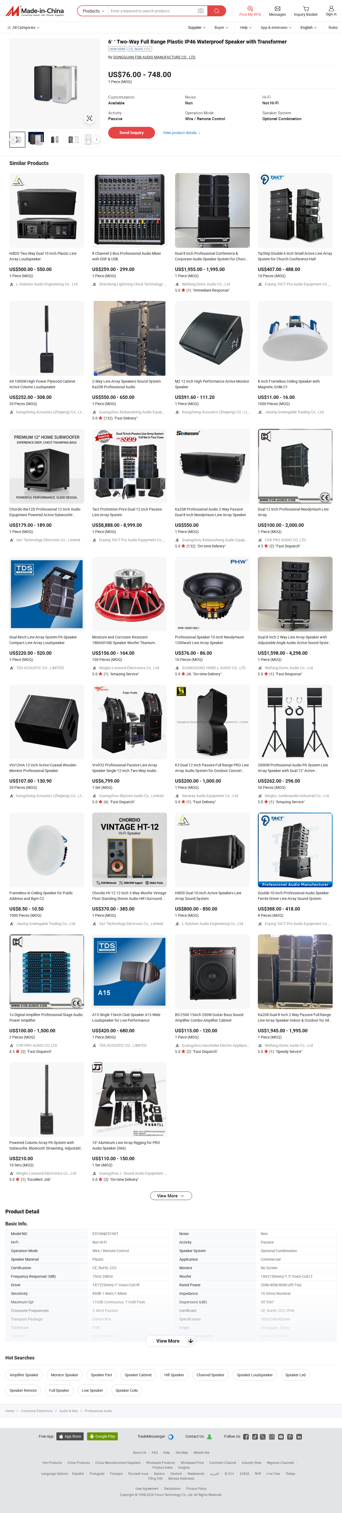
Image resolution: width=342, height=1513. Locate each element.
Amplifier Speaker (24, 1374)
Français (116, 1473)
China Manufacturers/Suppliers (118, 1462)
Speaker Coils (127, 1390)
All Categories (24, 27)
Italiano (159, 1473)
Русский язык (138, 1473)
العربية (214, 1473)
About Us (139, 1452)
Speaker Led (295, 1374)
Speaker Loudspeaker (255, 1374)
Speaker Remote (23, 1390)
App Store (70, 1436)
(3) (121, 1179)
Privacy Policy (196, 1488)
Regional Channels (280, 1462)
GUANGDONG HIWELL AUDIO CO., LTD (214, 667)
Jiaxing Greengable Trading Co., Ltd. (295, 411)
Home (9, 1411)
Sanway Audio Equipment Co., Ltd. (210, 795)
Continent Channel (222, 1462)
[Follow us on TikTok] (255, 1436)
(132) (120, 418)
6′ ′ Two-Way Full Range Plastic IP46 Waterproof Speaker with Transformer (197, 41)
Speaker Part (101, 1374)
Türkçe (290, 1473)
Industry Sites (251, 1462)
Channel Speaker (210, 1374)
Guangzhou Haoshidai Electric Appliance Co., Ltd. (223, 1045)
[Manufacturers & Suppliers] (34, 11)
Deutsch (176, 1473)
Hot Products (52, 1462)
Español (78, 1473)
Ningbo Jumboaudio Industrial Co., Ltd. (297, 795)
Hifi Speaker (174, 1374)
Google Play (102, 1436)
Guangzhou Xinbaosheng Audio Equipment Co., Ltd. (142, 411)
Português (97, 1473)
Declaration (172, 1488)
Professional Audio (98, 1411)
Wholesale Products (160, 1462)
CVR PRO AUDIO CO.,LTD (285, 539)
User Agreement (146, 1488)
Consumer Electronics (37, 1411)
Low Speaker (92, 1390)
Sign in (331, 14)
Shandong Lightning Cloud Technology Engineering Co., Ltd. (148, 284)
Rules (333, 27)
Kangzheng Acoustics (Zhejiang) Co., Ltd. (50, 411)
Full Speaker (59, 1390)
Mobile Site (201, 1452)
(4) (203, 673)
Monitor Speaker (64, 1374)
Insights (184, 1467)
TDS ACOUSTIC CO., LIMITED (40, 667)
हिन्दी (258, 1473)
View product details (180, 132)
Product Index (163, 1467)
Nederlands (196, 1473)
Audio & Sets (69, 1411)
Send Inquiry (131, 132)
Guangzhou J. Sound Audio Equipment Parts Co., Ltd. (143, 1173)
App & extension (274, 27)
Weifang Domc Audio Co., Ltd (206, 284)
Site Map (182, 1452)
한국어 (229, 1473)
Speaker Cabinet (138, 1374)
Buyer (219, 27)
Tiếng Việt (155, 1478)
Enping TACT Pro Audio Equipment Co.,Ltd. (300, 284)
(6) (119, 801)
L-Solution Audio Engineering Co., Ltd (46, 284)
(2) (284, 545)
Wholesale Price (192, 1462)
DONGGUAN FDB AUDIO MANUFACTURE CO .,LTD (154, 57)
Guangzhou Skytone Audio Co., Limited (131, 795)
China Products (78, 1462)
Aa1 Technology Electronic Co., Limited (48, 539)
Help (244, 27)
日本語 (244, 1473)
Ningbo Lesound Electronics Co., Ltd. (129, 667)
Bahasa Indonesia (181, 1478)
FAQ (155, 1452)
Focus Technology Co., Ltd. (174, 1494)
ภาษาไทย (273, 1473)
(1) (208, 290)
